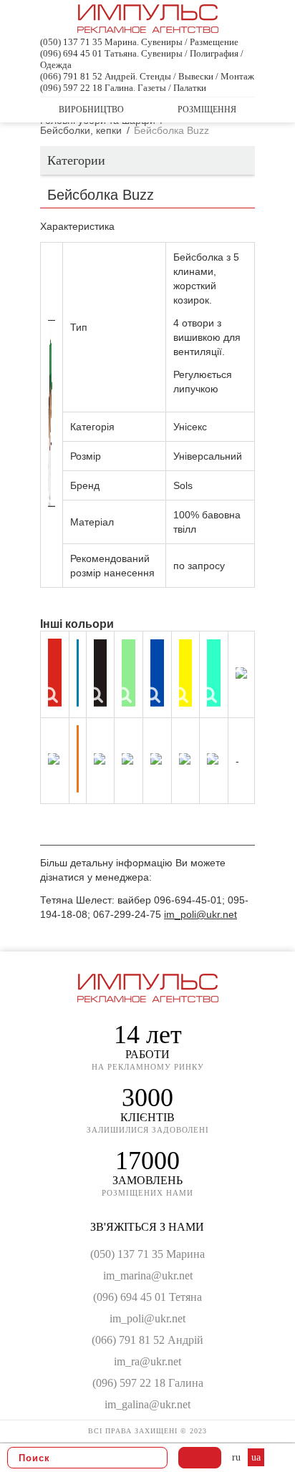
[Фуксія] (212, 759)
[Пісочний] (127, 759)
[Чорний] (100, 673)
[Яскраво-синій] (78, 673)
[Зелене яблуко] (99, 759)
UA (256, 1457)
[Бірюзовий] (214, 673)
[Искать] (152, 1458)
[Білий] (53, 759)
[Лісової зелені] (241, 673)
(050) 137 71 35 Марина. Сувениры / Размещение (139, 42)
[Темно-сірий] (184, 759)
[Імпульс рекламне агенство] (148, 27)
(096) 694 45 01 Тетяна (147, 1297)
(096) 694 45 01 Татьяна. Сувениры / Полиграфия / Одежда (141, 59)
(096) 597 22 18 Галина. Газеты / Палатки (123, 87)
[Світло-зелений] (128, 673)
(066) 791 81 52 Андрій (147, 1340)
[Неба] (156, 759)
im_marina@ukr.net (148, 1275)
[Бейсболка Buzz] (51, 413)
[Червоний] (55, 673)
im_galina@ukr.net (147, 1404)
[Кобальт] (157, 673)
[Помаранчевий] (78, 759)
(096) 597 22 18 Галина (147, 1383)
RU (237, 1457)
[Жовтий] (186, 673)
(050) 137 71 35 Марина (147, 1254)
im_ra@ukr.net (147, 1361)
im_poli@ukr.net (200, 914)
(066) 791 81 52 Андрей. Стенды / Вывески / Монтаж (147, 76)
